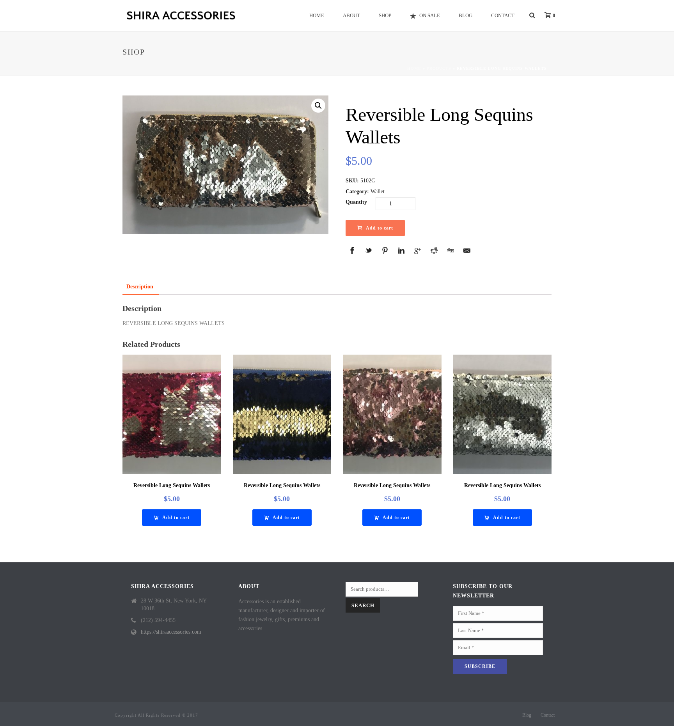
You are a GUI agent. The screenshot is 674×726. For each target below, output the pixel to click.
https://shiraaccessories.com (171, 632)
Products (439, 68)
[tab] (140, 286)
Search (362, 605)
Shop (385, 15)
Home (316, 15)
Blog (465, 15)
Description (139, 287)
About (351, 15)
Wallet (378, 191)
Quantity (356, 202)
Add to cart (379, 228)
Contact (502, 15)
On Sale (429, 15)
